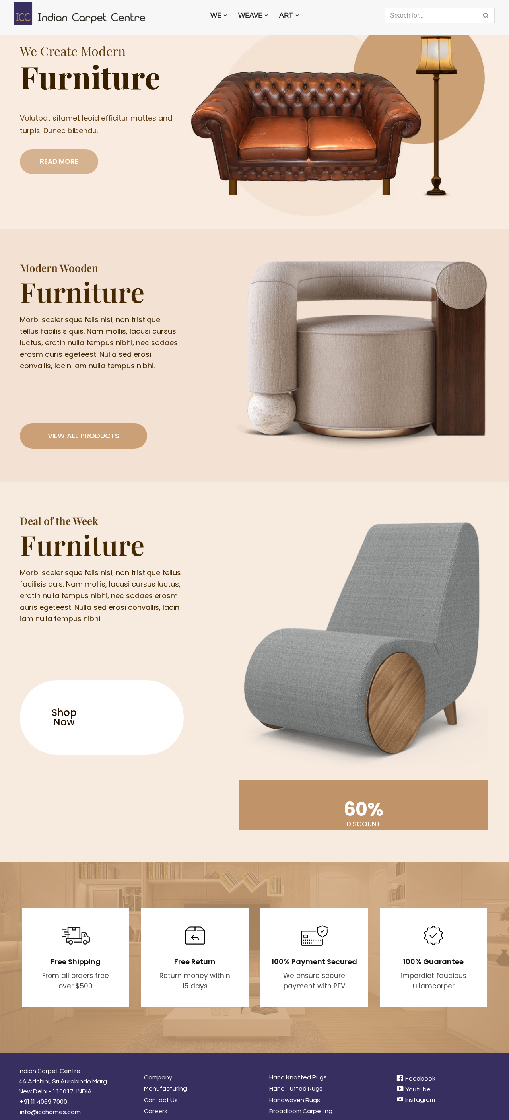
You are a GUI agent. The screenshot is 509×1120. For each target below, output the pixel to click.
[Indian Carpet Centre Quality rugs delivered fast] (83, 13)
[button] (225, 15)
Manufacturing (165, 1088)
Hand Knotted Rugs (298, 1077)
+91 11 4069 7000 (43, 1101)
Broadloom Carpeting (300, 1111)
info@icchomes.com (50, 1112)
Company (158, 1077)
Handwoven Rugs (294, 1100)
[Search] (486, 15)
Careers (155, 1111)
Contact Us (161, 1100)
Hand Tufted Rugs (295, 1088)
